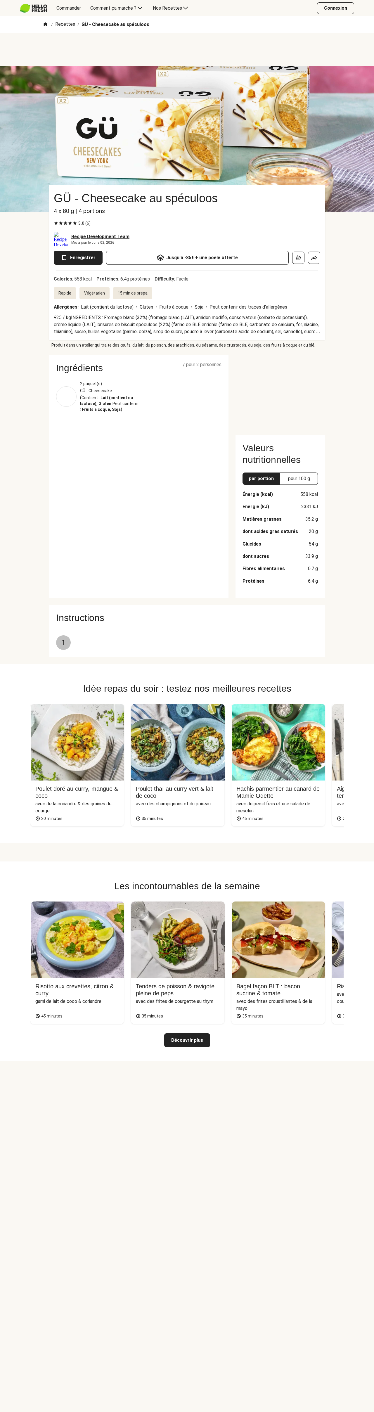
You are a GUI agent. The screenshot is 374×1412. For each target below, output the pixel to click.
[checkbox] (56, 223)
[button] (138, 368)
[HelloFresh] (33, 8)
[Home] (45, 25)
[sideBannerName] (280, 391)
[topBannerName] (187, 49)
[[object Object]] (298, 258)
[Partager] (314, 258)
